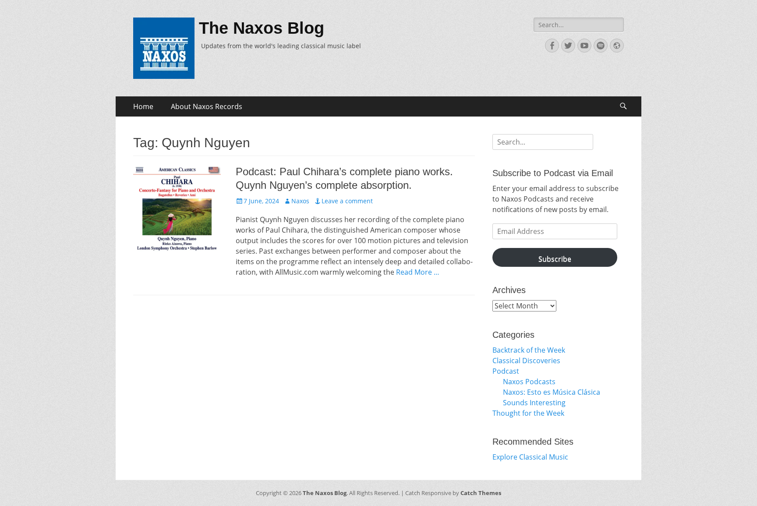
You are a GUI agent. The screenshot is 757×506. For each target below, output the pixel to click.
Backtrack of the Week (528, 350)
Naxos (300, 201)
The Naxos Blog (261, 28)
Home (143, 106)
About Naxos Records (206, 106)
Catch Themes (480, 493)
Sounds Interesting (534, 402)
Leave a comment (347, 201)
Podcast (505, 371)
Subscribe (554, 259)
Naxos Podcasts (529, 381)
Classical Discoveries (526, 360)
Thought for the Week (528, 413)
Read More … (417, 272)
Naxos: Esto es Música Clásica (551, 392)
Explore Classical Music (530, 457)
